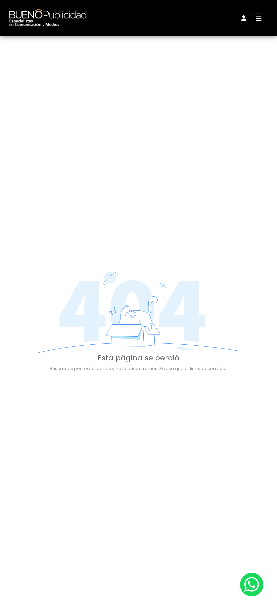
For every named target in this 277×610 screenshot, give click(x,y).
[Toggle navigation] (258, 18)
